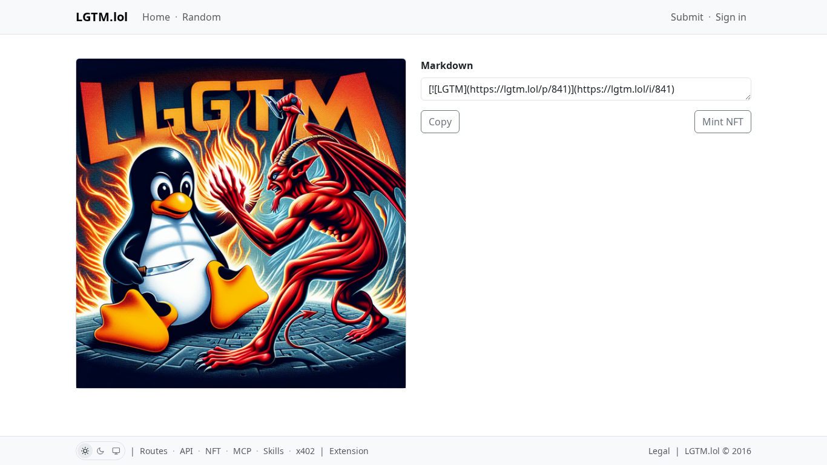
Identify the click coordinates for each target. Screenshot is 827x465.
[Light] (85, 450)
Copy (440, 121)
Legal (659, 451)
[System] (116, 450)
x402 (305, 451)
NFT (213, 451)
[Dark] (100, 450)
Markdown (447, 65)
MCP (242, 451)
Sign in (731, 17)
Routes (154, 451)
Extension (349, 451)
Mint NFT (722, 121)
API (186, 451)
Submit (687, 17)
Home (156, 17)
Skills (273, 451)
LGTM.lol (102, 16)
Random (201, 17)
